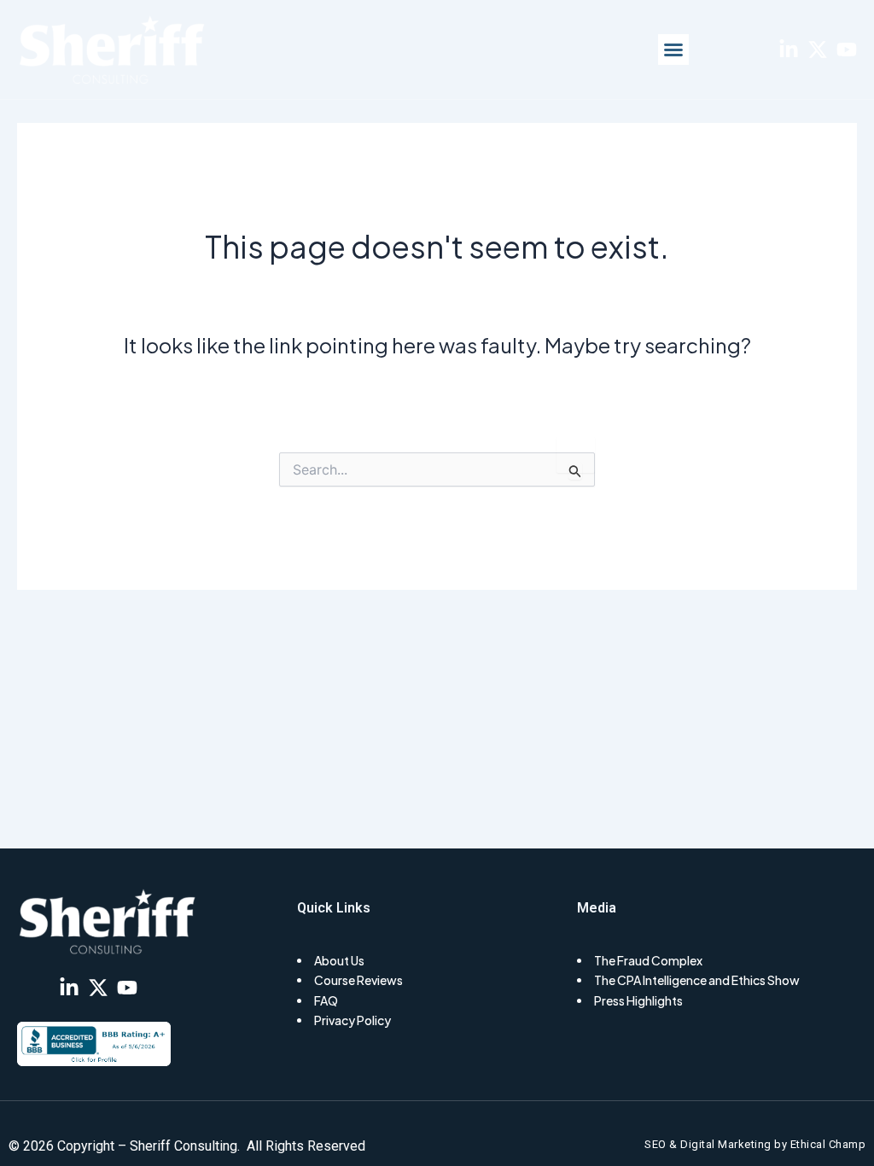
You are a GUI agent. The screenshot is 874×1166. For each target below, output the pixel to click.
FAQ (326, 1000)
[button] (673, 49)
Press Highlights (638, 1000)
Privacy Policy (352, 1020)
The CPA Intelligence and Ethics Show (697, 980)
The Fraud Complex (648, 960)
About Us (339, 960)
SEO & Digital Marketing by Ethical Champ (754, 1144)
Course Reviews (358, 980)
